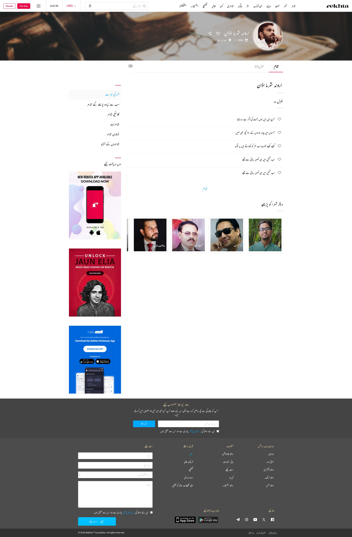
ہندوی (271, 454)
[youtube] (255, 519)
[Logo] (337, 6)
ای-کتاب (257, 6)
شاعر (293, 6)
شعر (285, 6)
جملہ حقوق (251, 533)
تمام (276, 66)
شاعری (230, 6)
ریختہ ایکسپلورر (228, 485)
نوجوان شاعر (113, 134)
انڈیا (219, 40)
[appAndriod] (208, 519)
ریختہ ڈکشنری (269, 469)
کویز (221, 6)
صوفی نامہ (270, 461)
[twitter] (264, 519)
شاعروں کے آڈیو (110, 144)
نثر (247, 6)
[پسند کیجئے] (218, 33)
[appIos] (185, 519)
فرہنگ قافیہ (188, 461)
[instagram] (247, 519)
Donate (9, 6)
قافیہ (213, 6)
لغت (277, 6)
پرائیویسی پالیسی (195, 431)
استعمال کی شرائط (261, 533)
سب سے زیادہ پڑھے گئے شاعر (103, 104)
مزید (173, 6)
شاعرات (114, 124)
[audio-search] (90, 6)
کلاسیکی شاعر (113, 114)
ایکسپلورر (194, 6)
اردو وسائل (188, 477)
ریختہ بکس (270, 485)
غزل (259, 66)
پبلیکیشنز (182, 6)
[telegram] (238, 519)
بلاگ (240, 6)
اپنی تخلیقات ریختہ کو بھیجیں (182, 485)
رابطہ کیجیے (229, 469)
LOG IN (54, 5)
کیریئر (231, 477)
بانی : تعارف (228, 461)
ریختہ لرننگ (269, 477)
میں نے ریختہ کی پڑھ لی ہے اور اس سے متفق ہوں (187, 431)
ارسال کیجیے (93, 521)
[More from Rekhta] (38, 6)
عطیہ (191, 454)
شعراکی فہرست (112, 94)
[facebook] (272, 519)
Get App (24, 6)
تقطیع (205, 6)
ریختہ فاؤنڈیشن (227, 454)
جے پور (224, 40)
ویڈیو (269, 6)
